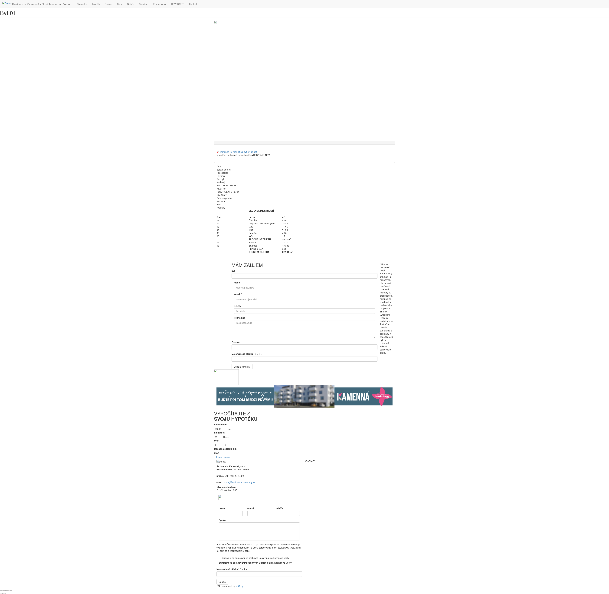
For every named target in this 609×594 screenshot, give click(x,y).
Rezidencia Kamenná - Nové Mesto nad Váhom (42, 4)
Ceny (119, 4)
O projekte (82, 4)
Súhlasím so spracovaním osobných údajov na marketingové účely (255, 557)
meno (237, 282)
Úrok (216, 440)
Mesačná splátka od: (225, 448)
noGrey (239, 586)
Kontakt (193, 4)
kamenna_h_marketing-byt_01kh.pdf (238, 151)
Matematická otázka (243, 353)
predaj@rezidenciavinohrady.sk (239, 482)
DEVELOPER (177, 4)
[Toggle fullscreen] (7, 590)
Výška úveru (220, 424)
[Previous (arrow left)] (1, 593)
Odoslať (222, 581)
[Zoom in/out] (11, 590)
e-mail (238, 294)
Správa (222, 520)
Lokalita (96, 4)
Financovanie (160, 4)
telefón (238, 306)
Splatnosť (219, 432)
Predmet (236, 342)
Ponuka (108, 4)
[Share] (4, 590)
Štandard (143, 4)
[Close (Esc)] (1, 590)
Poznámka (240, 317)
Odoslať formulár (242, 366)
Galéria (130, 4)
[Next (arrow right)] (4, 593)
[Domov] (7, 3)
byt (233, 270)
